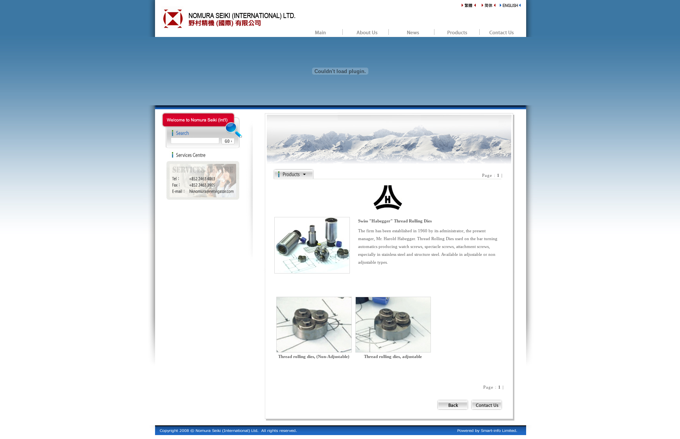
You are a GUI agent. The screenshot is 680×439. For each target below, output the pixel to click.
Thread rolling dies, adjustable (393, 356)
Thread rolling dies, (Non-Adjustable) (313, 356)
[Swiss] (387, 207)
